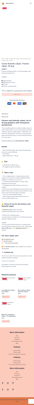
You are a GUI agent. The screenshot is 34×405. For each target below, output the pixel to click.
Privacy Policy (17, 352)
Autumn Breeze (10, 3)
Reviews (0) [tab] (5, 116)
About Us (17, 337)
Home (3, 58)
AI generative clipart (14, 58)
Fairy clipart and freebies (11, 243)
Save (5, 8)
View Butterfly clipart (8, 239)
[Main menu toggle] (30, 3)
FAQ (17, 335)
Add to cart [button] (6, 296)
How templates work (17, 341)
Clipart (6, 58)
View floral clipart (7, 241)
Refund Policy (17, 350)
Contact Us (17, 339)
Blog (17, 343)
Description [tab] (5, 113)
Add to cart (17, 94)
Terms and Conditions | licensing (17, 354)
